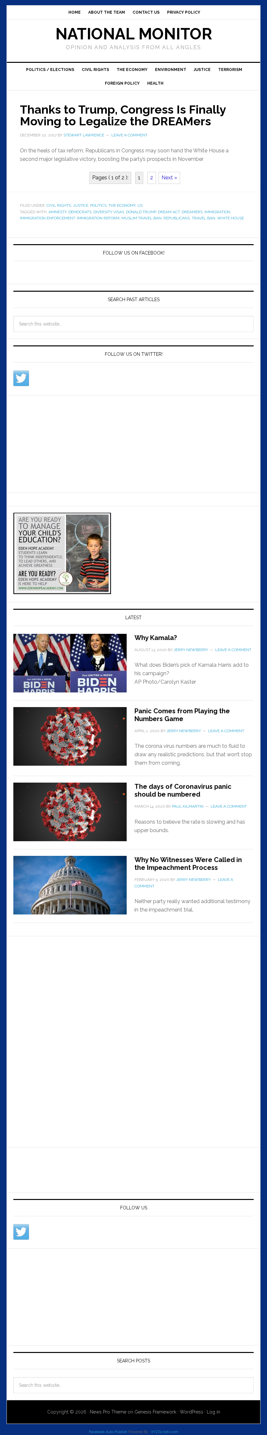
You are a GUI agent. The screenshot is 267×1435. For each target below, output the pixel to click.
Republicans (176, 218)
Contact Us (146, 12)
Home (74, 12)
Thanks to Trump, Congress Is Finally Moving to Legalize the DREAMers (123, 115)
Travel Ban (203, 218)
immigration (217, 212)
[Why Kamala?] (73, 667)
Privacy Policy (183, 12)
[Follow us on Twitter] (21, 378)
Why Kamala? (155, 638)
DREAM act (169, 212)
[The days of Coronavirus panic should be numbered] (73, 816)
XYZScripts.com (164, 1432)
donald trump (141, 212)
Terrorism (230, 69)
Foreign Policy (122, 83)
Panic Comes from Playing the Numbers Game (182, 715)
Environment (170, 69)
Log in (213, 1411)
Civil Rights (95, 69)
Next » (169, 177)
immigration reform (98, 218)
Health (155, 83)
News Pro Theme (108, 1411)
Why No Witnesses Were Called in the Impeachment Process (188, 863)
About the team (106, 12)
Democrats (79, 212)
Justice (202, 69)
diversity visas (108, 212)
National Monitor (133, 34)
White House (230, 218)
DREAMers (192, 212)
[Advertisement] (62, 442)
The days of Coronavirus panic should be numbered (183, 790)
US (140, 205)
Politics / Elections (50, 69)
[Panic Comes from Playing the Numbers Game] (73, 740)
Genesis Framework (155, 1411)
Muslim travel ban (141, 218)
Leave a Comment (129, 135)
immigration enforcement (47, 218)
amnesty (57, 212)
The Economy (132, 69)
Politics (98, 205)
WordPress (191, 1411)
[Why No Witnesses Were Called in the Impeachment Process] (73, 889)
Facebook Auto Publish (108, 1432)
